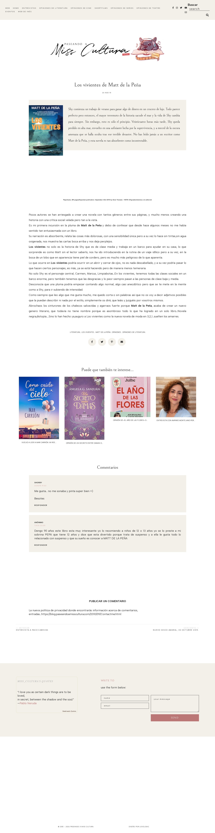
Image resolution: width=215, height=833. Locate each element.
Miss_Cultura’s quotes (35, 681)
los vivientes (88, 332)
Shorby (38, 483)
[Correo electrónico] (122, 342)
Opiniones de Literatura (53, 8)
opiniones (116, 332)
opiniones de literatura (133, 332)
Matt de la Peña (103, 332)
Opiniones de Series (122, 8)
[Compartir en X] (102, 342)
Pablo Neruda (28, 703)
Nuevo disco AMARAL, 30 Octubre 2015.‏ (176, 630)
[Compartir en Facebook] (92, 342)
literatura (75, 332)
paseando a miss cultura (82, 826)
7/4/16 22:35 (39, 525)
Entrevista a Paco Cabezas (32, 630)
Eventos (10, 12)
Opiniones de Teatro (148, 8)
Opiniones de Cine (81, 8)
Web (7, 8)
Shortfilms (101, 8)
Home (16, 8)
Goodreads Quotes (69, 711)
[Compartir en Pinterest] (112, 342)
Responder (40, 505)
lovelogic (144, 826)
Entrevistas (29, 8)
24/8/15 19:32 (40, 486)
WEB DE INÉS (25, 12)
